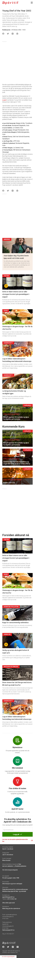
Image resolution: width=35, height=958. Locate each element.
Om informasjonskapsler (10, 870)
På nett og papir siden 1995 (10, 878)
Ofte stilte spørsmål (8, 903)
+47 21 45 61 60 (11, 899)
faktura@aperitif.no (8, 930)
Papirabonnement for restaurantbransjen (15, 889)
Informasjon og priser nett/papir (12, 883)
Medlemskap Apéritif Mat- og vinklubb (14, 891)
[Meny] (32, 3)
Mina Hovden (6, 860)
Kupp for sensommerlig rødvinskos (15, 622)
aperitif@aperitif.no (8, 897)
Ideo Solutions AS (12, 952)
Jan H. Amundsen (7, 854)
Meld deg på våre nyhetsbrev (11, 908)
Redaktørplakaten (20, 866)
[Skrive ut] (17, 33)
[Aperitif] (10, 2)
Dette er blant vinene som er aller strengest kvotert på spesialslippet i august (15, 294)
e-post (4, 100)
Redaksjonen (6, 30)
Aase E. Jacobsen (7, 849)
